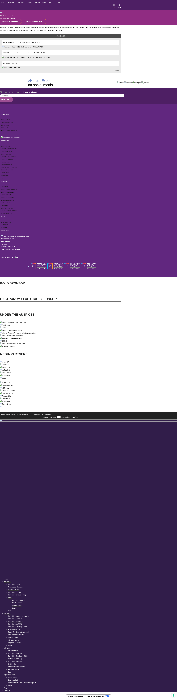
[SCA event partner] (7, 346)
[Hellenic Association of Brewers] (12, 344)
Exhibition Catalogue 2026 (8, 156)
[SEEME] (3, 341)
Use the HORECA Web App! (8, 210)
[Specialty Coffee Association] (11, 338)
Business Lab (13, 680)
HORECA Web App (15, 659)
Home (2, 2)
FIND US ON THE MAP (8, 258)
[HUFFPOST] (5, 375)
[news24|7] (4, 362)
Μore (117, 71)
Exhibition (10, 2)
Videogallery (4, 227)
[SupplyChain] (5, 404)
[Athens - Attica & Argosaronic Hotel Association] (18, 333)
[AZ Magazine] (5, 388)
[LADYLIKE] (5, 370)
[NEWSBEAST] (6, 373)
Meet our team (5, 125)
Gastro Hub (12, 677)
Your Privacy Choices (95, 696)
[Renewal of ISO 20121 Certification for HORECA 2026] (60, 44)
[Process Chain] (6, 396)
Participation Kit (5, 162)
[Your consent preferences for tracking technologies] (173, 695)
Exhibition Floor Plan (34, 21)
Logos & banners (6, 178)
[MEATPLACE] (6, 401)
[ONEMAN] (4, 365)
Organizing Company (7, 122)
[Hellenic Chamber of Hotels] (11, 330)
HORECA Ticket (5, 202)
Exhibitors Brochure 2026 (8, 192)
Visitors (29, 2)
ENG (115, 8)
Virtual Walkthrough (6, 164)
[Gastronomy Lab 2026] (60, 65)
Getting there (4, 205)
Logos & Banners (6, 222)
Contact (58, 2)
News (50, 2)
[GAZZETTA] (5, 367)
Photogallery (4, 224)
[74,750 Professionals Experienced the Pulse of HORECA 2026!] (60, 54)
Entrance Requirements (7, 200)
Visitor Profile (4, 187)
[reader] (3, 378)
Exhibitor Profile (5, 146)
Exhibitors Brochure (10, 21)
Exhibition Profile (5, 120)
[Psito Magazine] (6, 393)
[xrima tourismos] (6, 385)
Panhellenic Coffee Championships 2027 (23, 683)
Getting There (5, 172)
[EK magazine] (5, 383)
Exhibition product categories (9, 130)
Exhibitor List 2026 (6, 154)
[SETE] (3, 328)
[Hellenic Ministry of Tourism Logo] (13, 322)
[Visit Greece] (5, 325)
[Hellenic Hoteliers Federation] (11, 336)
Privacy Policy (37, 414)
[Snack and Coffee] (7, 391)
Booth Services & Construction (9, 167)
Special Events (40, 2)
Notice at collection (75, 696)
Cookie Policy (48, 414)
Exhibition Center (6, 128)
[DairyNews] (5, 399)
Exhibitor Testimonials (7, 170)
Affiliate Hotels (5, 175)
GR (119, 8)
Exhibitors (20, 2)
